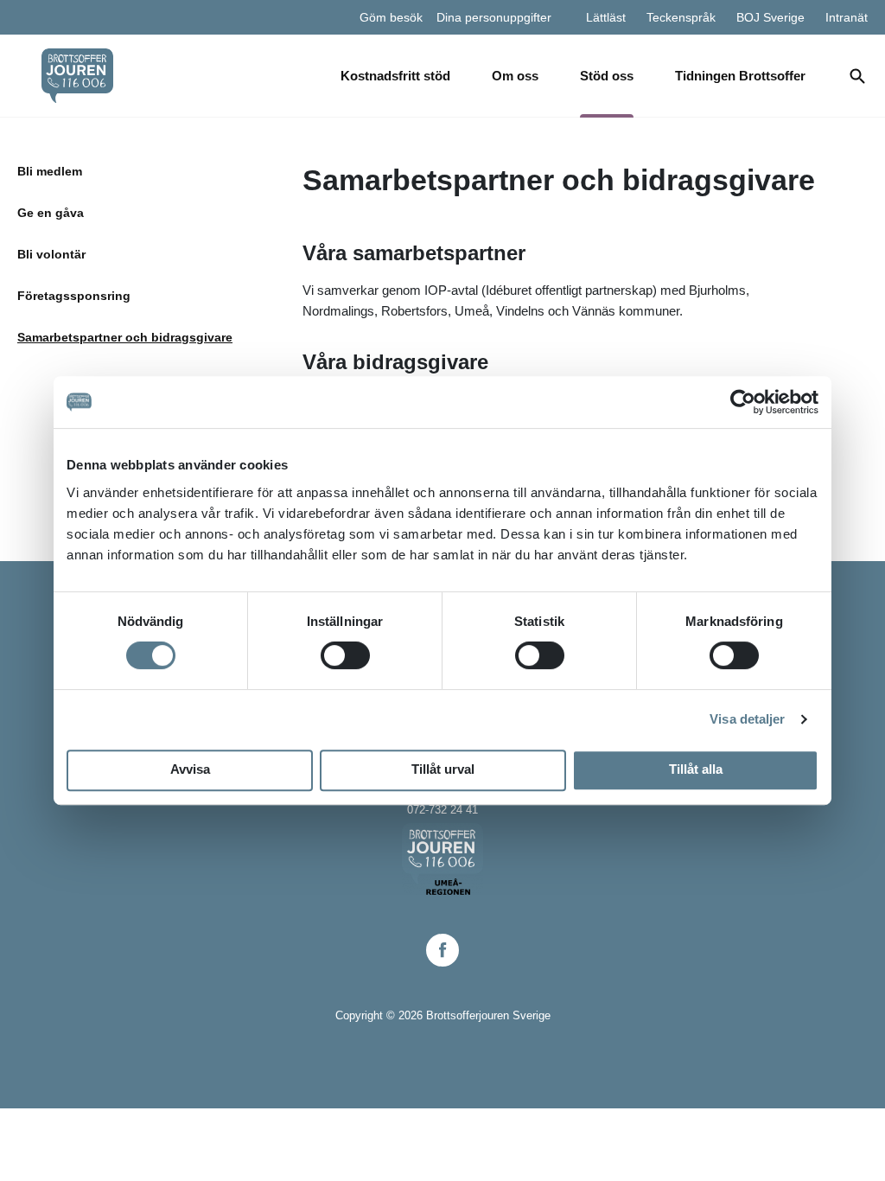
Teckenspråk (681, 17)
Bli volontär (51, 254)
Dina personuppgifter (493, 17)
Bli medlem (49, 171)
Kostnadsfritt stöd (395, 75)
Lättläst (606, 17)
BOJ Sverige (770, 17)
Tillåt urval (442, 769)
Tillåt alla (696, 769)
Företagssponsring (74, 296)
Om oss (515, 75)
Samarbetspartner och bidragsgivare (124, 337)
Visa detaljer (747, 719)
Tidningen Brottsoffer (740, 75)
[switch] (345, 655)
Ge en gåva (50, 213)
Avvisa (190, 769)
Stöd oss (607, 75)
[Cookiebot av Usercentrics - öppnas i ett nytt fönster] (742, 402)
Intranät (846, 17)
